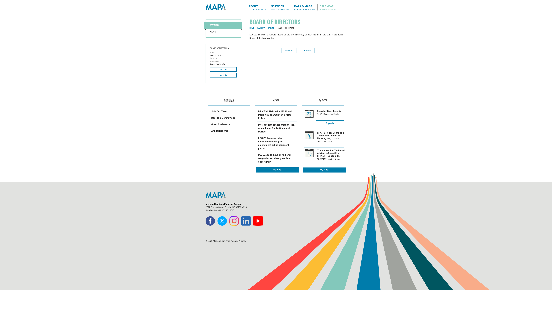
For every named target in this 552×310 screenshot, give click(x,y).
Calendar (328, 7)
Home (251, 28)
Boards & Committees (223, 118)
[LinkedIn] (246, 221)
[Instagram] (234, 221)
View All (277, 169)
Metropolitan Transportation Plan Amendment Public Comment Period (276, 128)
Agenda (223, 75)
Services (280, 7)
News (213, 32)
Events (214, 25)
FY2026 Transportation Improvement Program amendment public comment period (273, 143)
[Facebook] (210, 221)
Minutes (223, 69)
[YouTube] (258, 221)
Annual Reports (219, 130)
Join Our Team (219, 111)
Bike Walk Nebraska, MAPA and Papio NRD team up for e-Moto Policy (275, 115)
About (258, 7)
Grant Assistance (220, 124)
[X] (222, 221)
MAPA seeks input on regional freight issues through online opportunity (274, 158)
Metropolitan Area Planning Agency (218, 7)
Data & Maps (304, 7)
